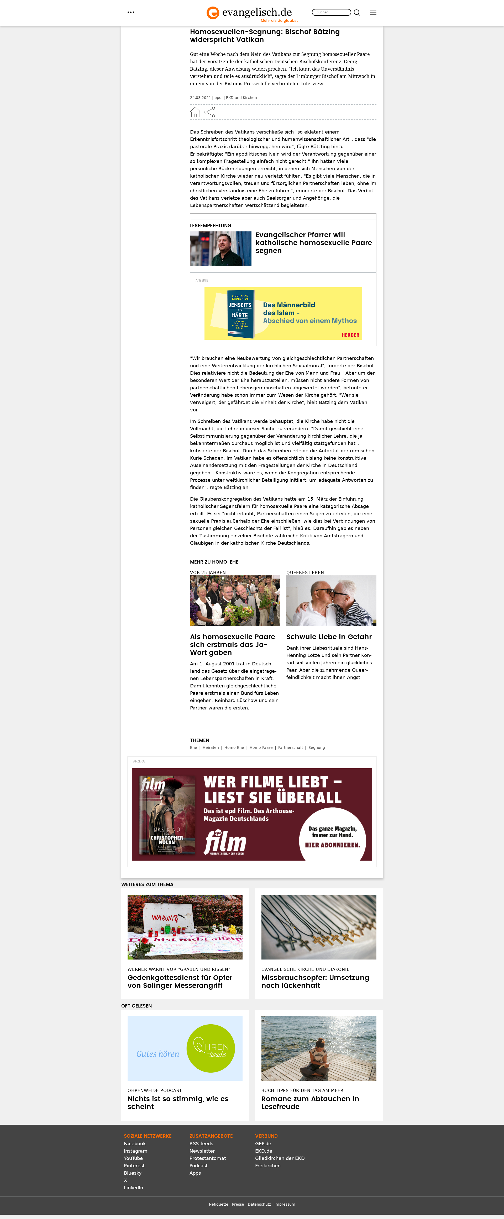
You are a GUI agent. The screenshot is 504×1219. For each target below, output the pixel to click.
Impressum (285, 1204)
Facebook (135, 1143)
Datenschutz (259, 1204)
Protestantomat (208, 1158)
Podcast (199, 1165)
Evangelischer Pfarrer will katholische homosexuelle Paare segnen (314, 243)
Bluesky (133, 1173)
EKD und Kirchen (241, 98)
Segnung (316, 747)
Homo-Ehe (234, 747)
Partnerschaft (290, 747)
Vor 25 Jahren (208, 572)
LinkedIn (133, 1187)
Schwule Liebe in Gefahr (329, 637)
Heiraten (211, 747)
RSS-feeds (201, 1143)
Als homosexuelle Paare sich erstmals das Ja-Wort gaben (232, 645)
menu (131, 12)
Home (195, 112)
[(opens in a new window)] (283, 313)
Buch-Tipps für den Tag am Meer (302, 1090)
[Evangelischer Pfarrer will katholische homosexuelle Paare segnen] (220, 248)
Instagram (136, 1151)
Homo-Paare (261, 747)
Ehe (193, 747)
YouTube (133, 1158)
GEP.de (263, 1143)
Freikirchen (268, 1165)
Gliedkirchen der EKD (280, 1158)
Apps (195, 1173)
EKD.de (263, 1151)
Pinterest (134, 1165)
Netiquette (218, 1204)
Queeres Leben (305, 572)
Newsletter (202, 1151)
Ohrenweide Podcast (155, 1090)
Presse (238, 1204)
